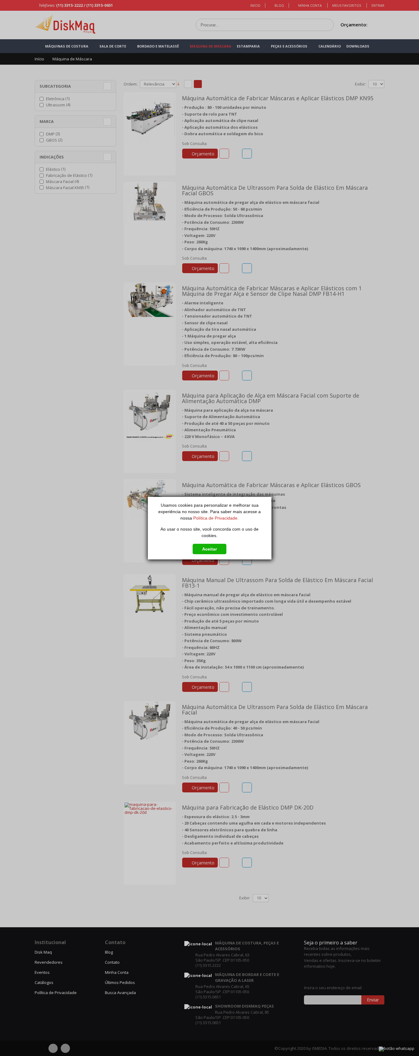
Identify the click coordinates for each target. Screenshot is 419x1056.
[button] (209, 548)
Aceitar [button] (209, 549)
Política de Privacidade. (216, 518)
